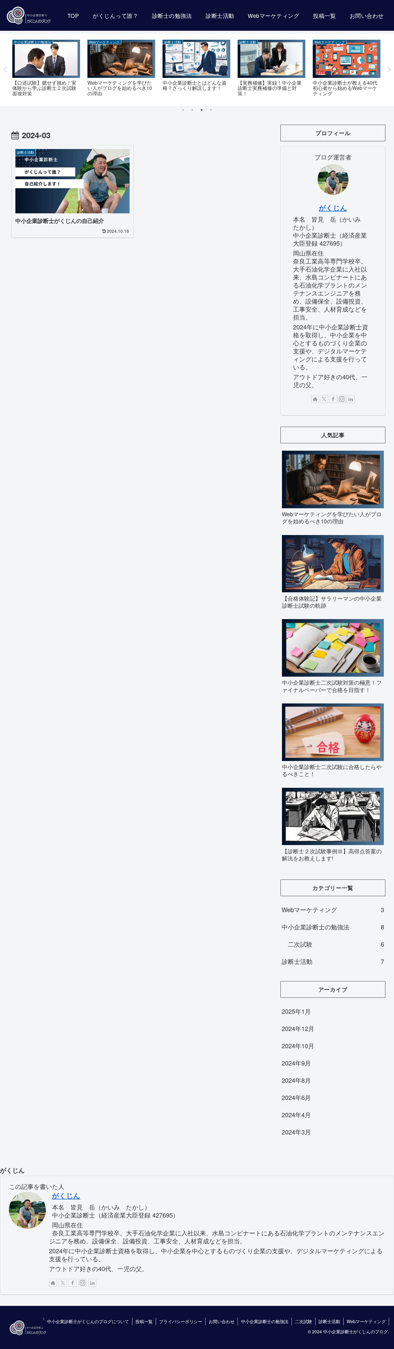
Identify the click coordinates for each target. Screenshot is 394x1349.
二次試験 (303, 1321)
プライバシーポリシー (180, 1321)
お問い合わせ (222, 1321)
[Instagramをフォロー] (342, 399)
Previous (5, 70)
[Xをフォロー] (324, 399)
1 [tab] (183, 110)
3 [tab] (202, 110)
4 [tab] (211, 110)
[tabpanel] (46, 69)
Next (389, 70)
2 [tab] (192, 110)
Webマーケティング (366, 1321)
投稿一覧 (144, 1321)
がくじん (333, 207)
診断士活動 (329, 1321)
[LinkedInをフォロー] (351, 399)
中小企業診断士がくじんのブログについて (88, 1321)
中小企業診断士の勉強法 (264, 1321)
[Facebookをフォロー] (333, 399)
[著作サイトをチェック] (315, 399)
